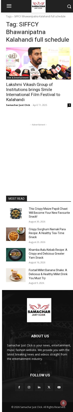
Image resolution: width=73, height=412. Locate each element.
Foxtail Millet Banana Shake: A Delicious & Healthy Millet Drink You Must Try (48, 274)
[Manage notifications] (63, 403)
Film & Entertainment (18, 77)
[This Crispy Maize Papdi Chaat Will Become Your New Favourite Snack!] (16, 213)
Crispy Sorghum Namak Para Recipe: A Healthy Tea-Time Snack (47, 233)
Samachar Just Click (18, 104)
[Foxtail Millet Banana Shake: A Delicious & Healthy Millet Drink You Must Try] (16, 275)
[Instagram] (29, 387)
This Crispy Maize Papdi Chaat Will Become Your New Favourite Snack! (49, 212)
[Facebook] (19, 387)
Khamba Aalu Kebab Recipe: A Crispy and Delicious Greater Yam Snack (48, 253)
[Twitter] (49, 387)
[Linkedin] (39, 387)
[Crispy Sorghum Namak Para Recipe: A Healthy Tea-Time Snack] (16, 234)
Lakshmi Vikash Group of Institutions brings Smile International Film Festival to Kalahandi (33, 92)
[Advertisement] (38, 152)
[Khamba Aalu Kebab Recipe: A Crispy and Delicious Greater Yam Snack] (16, 254)
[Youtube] (59, 387)
